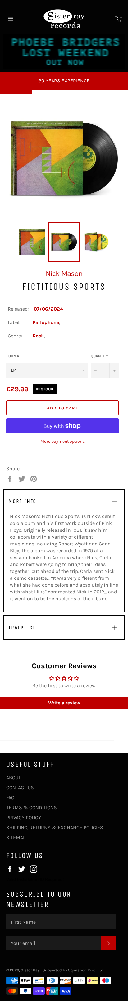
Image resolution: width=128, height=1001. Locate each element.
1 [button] (16, 92)
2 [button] (48, 92)
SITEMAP (16, 837)
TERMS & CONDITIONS (31, 807)
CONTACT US (20, 788)
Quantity (99, 356)
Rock (38, 336)
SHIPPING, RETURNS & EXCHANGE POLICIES (54, 827)
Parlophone (46, 322)
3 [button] (80, 92)
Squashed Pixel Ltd (85, 970)
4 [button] (112, 92)
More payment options (62, 441)
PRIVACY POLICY (23, 817)
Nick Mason (64, 273)
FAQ (10, 797)
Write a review (64, 703)
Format (13, 356)
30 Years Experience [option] (64, 81)
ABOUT (13, 778)
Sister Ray (30, 970)
